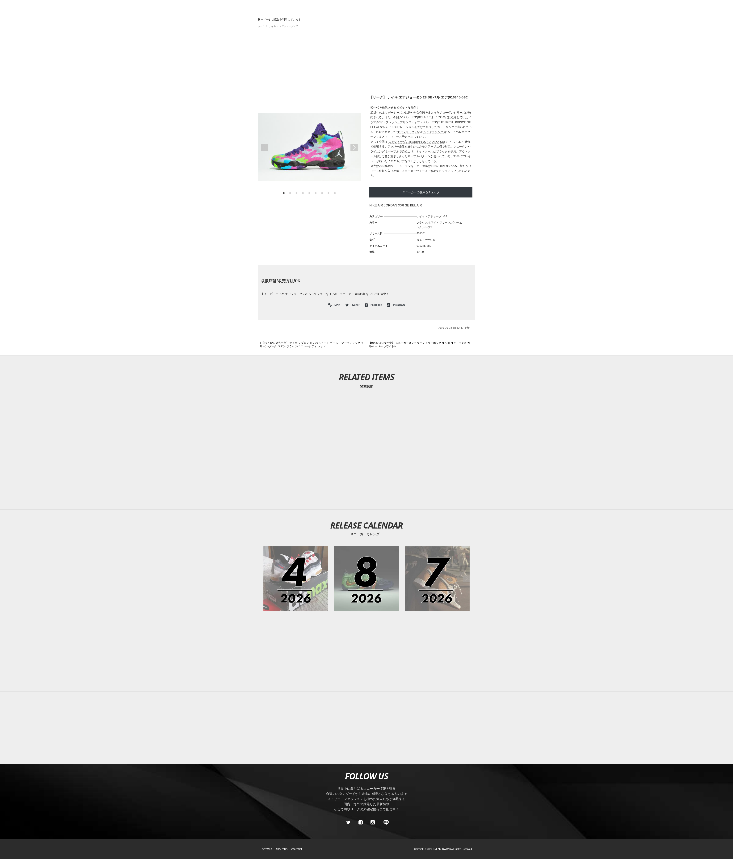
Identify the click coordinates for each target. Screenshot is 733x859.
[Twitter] (348, 822)
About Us (281, 849)
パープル (428, 227)
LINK (336, 305)
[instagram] (372, 822)
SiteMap (267, 849)
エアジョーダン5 (408, 132)
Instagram (398, 305)
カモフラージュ (426, 239)
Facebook (376, 305)
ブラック (422, 222)
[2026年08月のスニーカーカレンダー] (366, 578)
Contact (296, 849)
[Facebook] (360, 822)
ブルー (455, 222)
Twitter (355, 305)
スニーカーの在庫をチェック (421, 192)
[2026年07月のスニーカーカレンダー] (437, 578)
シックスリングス (434, 132)
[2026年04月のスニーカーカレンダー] (295, 578)
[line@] (384, 822)
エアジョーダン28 (436, 216)
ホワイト (433, 222)
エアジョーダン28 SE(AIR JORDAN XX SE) (416, 141)
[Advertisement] (366, 63)
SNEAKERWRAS (442, 849)
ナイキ (421, 216)
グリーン (444, 222)
